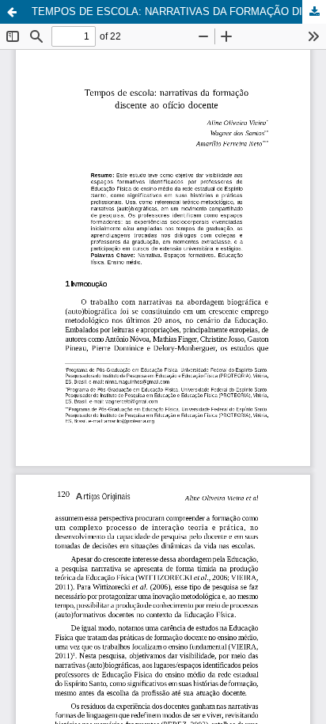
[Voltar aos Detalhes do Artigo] (12, 12)
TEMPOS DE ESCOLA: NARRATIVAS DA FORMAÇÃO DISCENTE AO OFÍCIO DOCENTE (179, 11)
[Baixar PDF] (314, 12)
